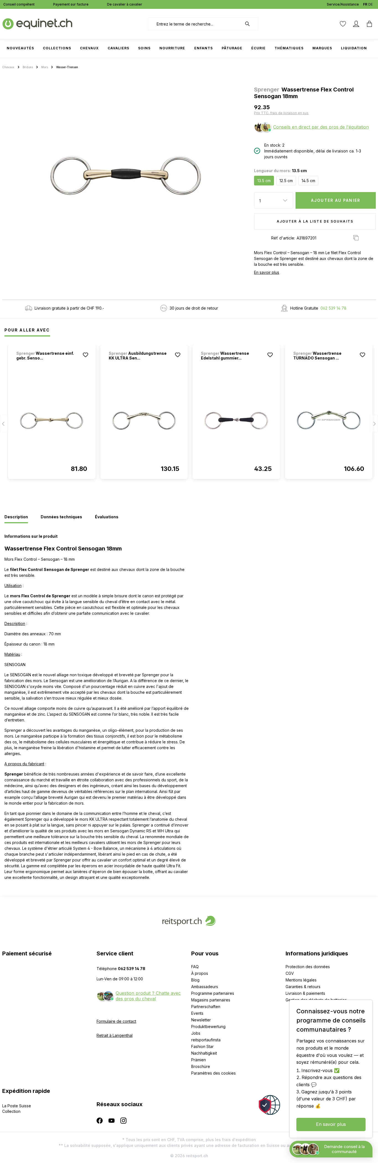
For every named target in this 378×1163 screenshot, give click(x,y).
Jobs (195, 1033)
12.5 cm (286, 180)
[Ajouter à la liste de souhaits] (85, 354)
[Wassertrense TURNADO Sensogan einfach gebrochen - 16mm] (328, 421)
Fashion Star (202, 1046)
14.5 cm (308, 180)
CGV (290, 973)
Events (197, 1013)
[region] (126, 176)
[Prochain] (374, 423)
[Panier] (369, 23)
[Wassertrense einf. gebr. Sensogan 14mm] (51, 421)
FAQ (195, 966)
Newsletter (201, 1019)
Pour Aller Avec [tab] (27, 330)
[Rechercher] (250, 23)
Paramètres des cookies (213, 1073)
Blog (195, 980)
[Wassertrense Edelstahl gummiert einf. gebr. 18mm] (236, 421)
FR (365, 4)
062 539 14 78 (333, 308)
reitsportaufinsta (206, 1039)
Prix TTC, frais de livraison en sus (281, 113)
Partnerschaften (205, 1006)
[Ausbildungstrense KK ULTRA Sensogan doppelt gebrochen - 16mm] (144, 421)
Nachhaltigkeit (204, 1053)
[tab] (16, 517)
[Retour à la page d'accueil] (37, 23)
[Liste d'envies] (342, 23)
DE (370, 4)
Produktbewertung (208, 1026)
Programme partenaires (212, 993)
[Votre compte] (356, 23)
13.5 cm (264, 180)
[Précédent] (4, 423)
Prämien (198, 1059)
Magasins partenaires (210, 1000)
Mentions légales (301, 980)
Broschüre (200, 1066)
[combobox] (195, 23)
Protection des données (308, 966)
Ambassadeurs (204, 986)
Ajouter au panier (335, 200)
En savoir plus (266, 272)
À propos (199, 973)
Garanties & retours (303, 986)
